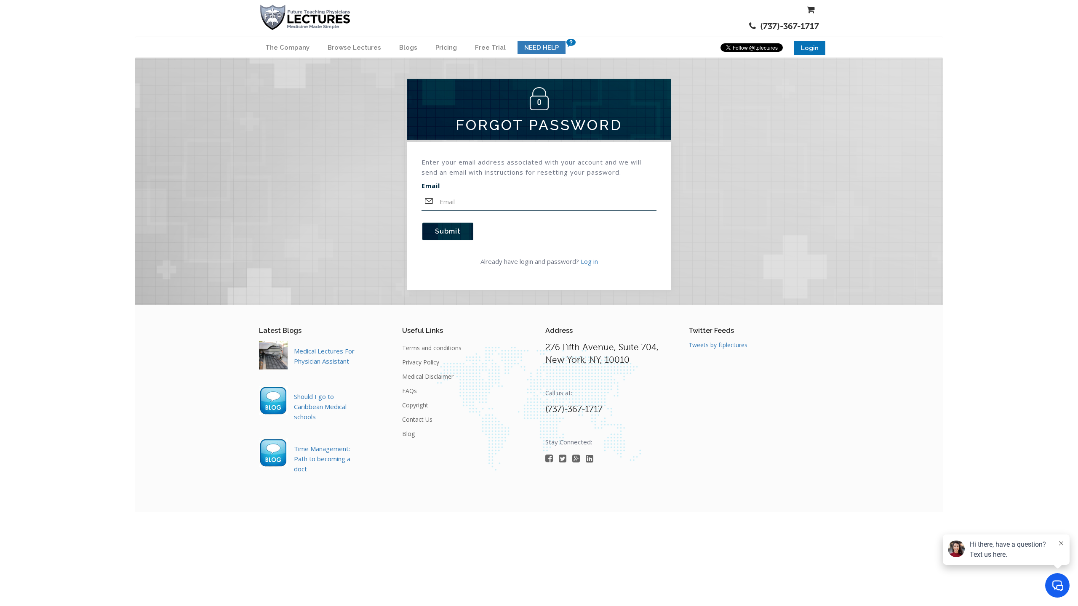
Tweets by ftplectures (717, 345)
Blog (408, 434)
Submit (448, 231)
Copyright (415, 405)
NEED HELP (541, 47)
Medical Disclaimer (428, 376)
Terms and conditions (432, 348)
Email (431, 185)
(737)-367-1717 (789, 26)
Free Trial (490, 47)
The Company (287, 47)
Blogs (408, 47)
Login (810, 48)
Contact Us (417, 419)
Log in (589, 261)
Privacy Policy (420, 362)
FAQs (409, 391)
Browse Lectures (354, 47)
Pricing (446, 47)
